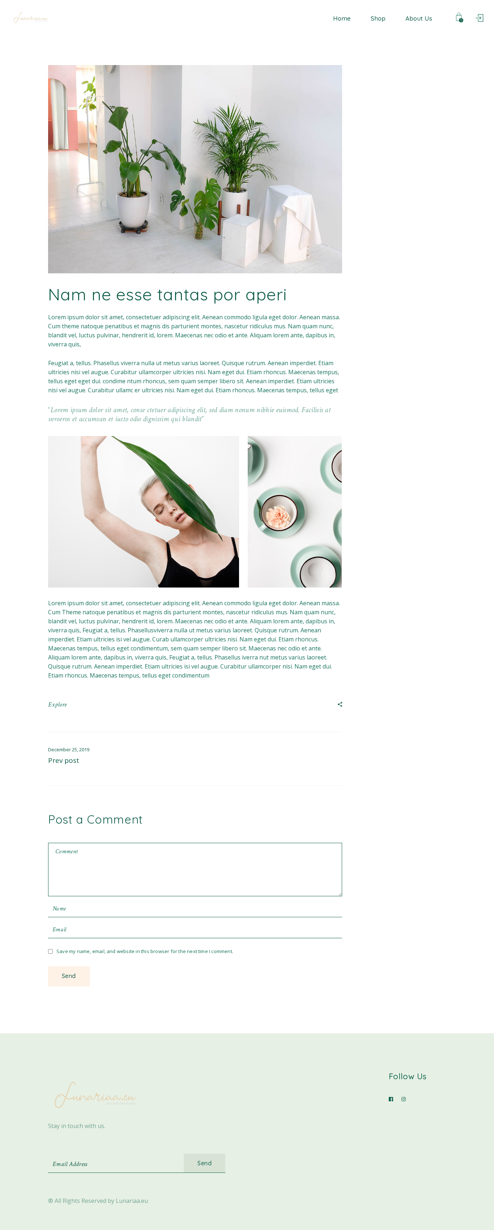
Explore (57, 704)
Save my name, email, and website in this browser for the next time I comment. (144, 951)
